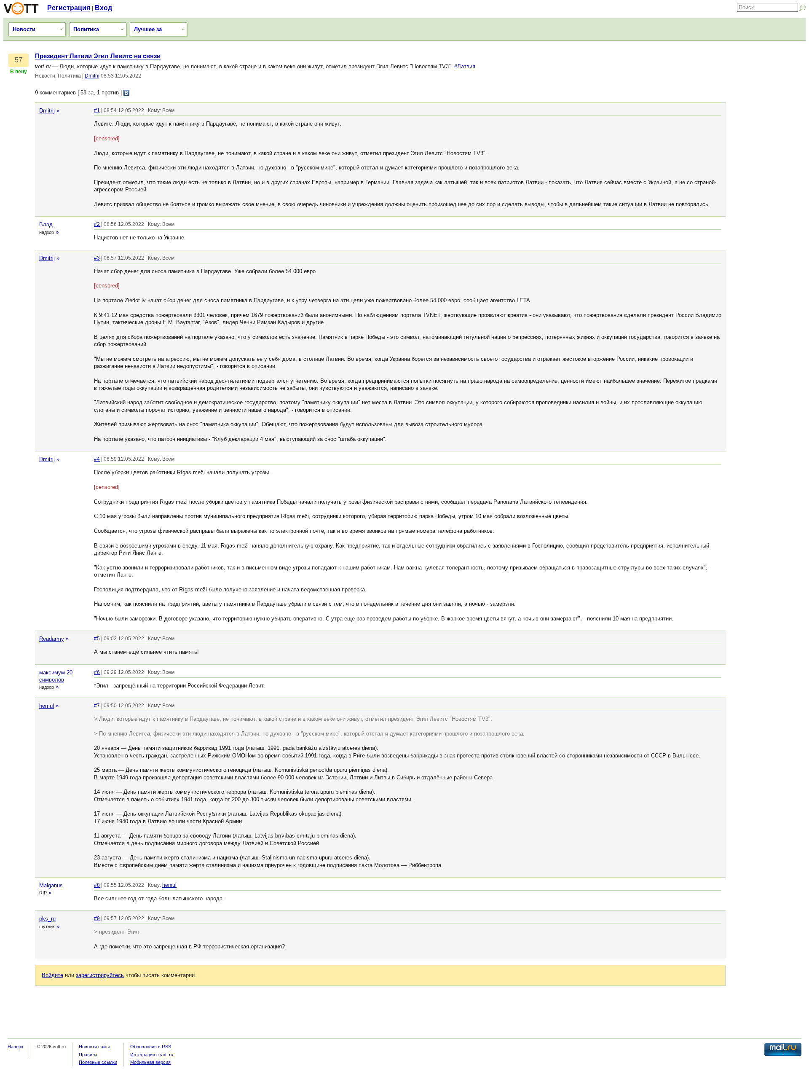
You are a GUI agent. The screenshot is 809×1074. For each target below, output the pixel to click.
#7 (97, 706)
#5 (97, 639)
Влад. (46, 224)
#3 (97, 258)
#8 (97, 885)
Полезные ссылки (98, 1062)
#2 (97, 224)
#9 (97, 918)
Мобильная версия (150, 1062)
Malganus (51, 885)
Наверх (16, 1046)
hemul (46, 706)
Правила (88, 1054)
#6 (97, 672)
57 (18, 60)
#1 (97, 110)
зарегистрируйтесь (100, 975)
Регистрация (68, 7)
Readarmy (51, 639)
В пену (18, 72)
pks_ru (47, 919)
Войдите (52, 975)
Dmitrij (92, 76)
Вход (103, 7)
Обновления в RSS (150, 1046)
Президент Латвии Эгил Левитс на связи (98, 56)
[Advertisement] (767, 179)
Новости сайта (94, 1046)
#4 (97, 459)
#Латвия (464, 66)
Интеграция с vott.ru (151, 1054)
